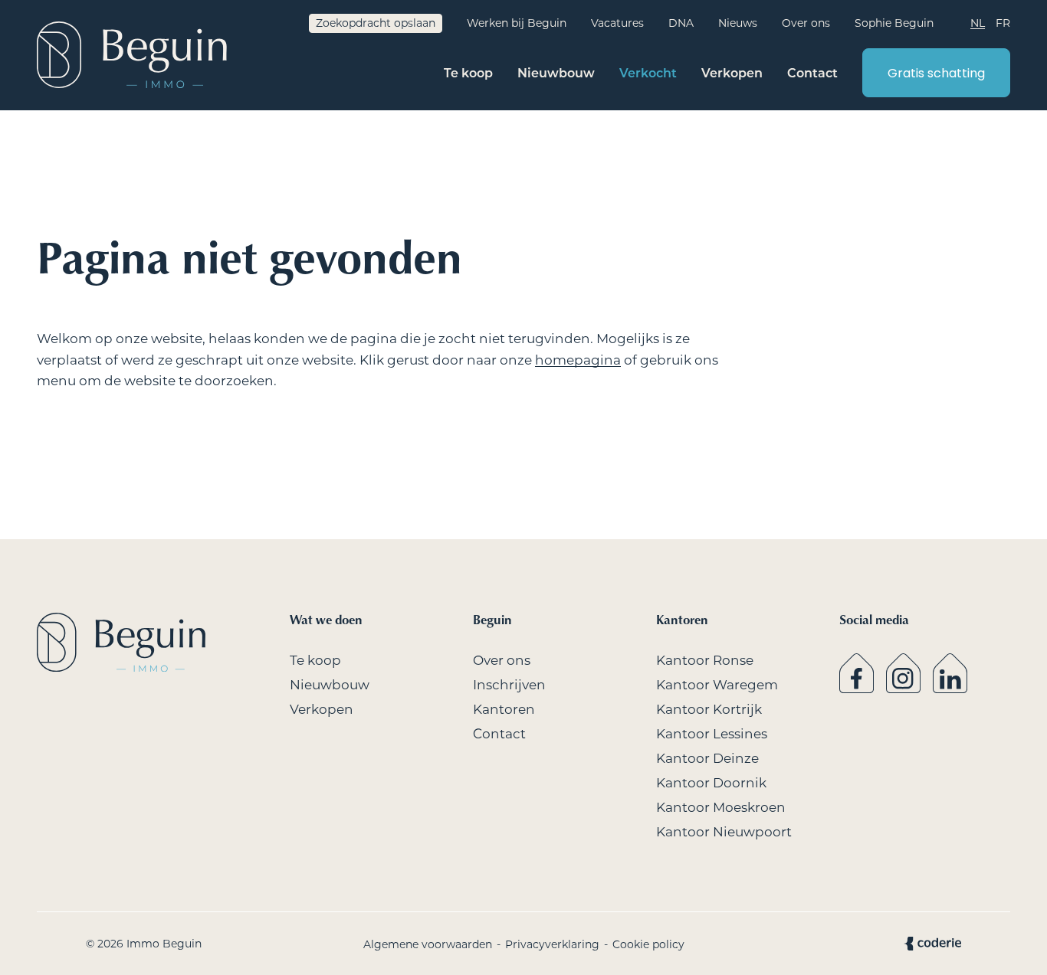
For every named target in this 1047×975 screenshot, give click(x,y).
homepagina (578, 360)
